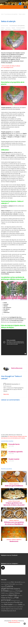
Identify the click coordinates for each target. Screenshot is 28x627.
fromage (19, 591)
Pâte (21, 602)
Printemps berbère (20, 27)
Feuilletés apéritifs (16, 452)
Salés (20, 604)
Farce (10, 591)
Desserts (9, 539)
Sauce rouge (16, 606)
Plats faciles (13, 600)
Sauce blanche (9, 606)
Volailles (4, 611)
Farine (14, 591)
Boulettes (23, 582)
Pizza (13, 597)
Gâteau (6, 593)
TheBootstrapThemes (14, 622)
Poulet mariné (14, 459)
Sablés (16, 604)
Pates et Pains (6, 598)
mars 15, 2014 (5, 25)
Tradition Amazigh (17, 29)
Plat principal (16, 501)
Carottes (6, 584)
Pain (18, 595)
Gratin (3, 593)
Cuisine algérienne (7, 587)
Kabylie (13, 27)
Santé (23, 604)
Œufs (14, 610)
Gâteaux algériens (14, 484)
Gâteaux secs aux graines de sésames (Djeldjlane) (14, 523)
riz (13, 604)
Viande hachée (18, 608)
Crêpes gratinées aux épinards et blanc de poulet (14, 504)
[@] (13, 568)
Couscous (8, 27)
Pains (21, 595)
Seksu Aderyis (8, 29)
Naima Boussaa (16, 368)
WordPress (15, 620)
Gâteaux (11, 593)
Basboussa (14, 541)
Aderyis (2, 27)
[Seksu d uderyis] (14, 95)
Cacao (2, 584)
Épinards (9, 610)
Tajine (8, 609)
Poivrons (18, 600)
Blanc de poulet (16, 582)
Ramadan (8, 604)
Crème (17, 584)
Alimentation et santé (6, 582)
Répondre (6, 394)
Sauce (3, 606)
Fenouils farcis (14, 444)
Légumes (12, 595)
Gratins (10, 501)
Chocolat (12, 584)
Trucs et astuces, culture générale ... (17, 25)
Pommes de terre (7, 602)
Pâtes (2, 604)
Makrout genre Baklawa (14, 486)
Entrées (5, 591)
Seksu (2, 29)
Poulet (17, 602)
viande (12, 608)
